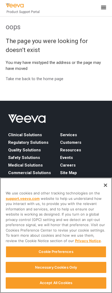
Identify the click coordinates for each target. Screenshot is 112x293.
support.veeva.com (23, 198)
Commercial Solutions (29, 172)
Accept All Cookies (56, 283)
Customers (70, 142)
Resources (70, 150)
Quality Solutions (24, 150)
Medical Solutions (25, 165)
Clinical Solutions (25, 134)
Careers (68, 165)
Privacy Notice (88, 241)
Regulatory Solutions (28, 142)
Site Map (68, 172)
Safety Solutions (24, 157)
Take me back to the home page (34, 78)
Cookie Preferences (56, 251)
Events (66, 157)
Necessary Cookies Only (56, 267)
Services (68, 134)
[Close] (105, 185)
